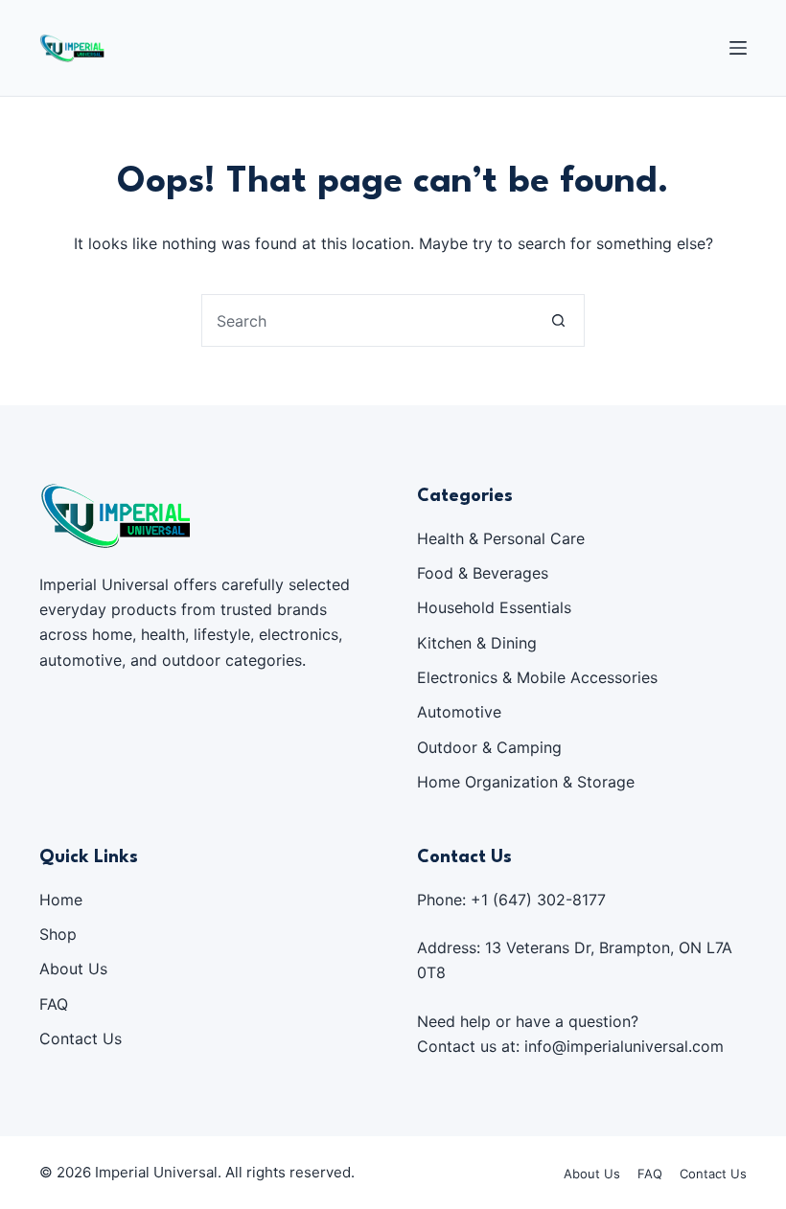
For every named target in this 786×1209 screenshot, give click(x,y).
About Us (73, 968)
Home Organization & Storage (526, 781)
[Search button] (558, 320)
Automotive (459, 711)
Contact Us (80, 1038)
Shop (58, 934)
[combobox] (367, 320)
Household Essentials (494, 607)
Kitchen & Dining (477, 642)
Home (60, 899)
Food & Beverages (482, 572)
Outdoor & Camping (489, 747)
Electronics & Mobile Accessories (537, 677)
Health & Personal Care (501, 538)
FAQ (53, 1004)
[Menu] (738, 48)
